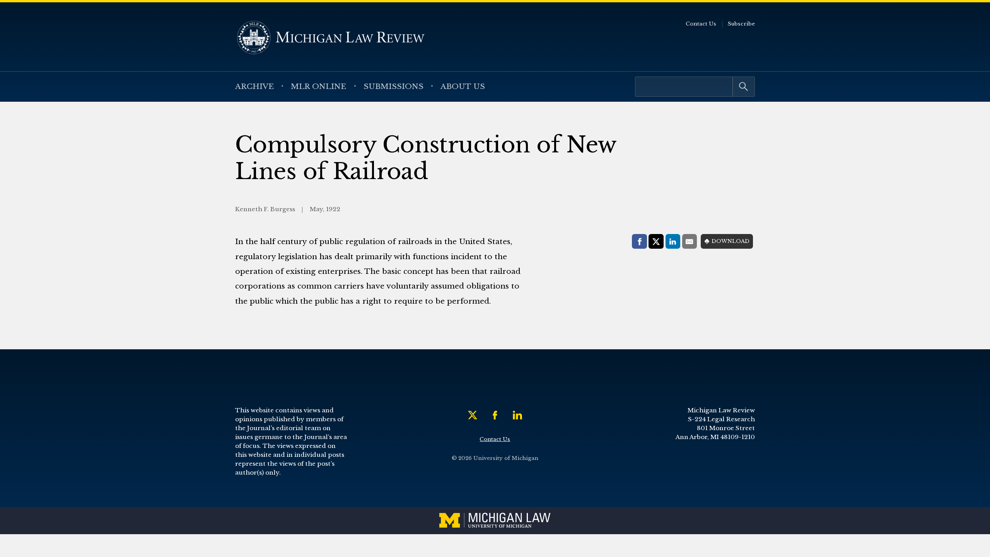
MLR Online (318, 86)
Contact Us (701, 24)
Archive (254, 86)
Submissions (393, 86)
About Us (462, 86)
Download (730, 241)
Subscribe (741, 24)
